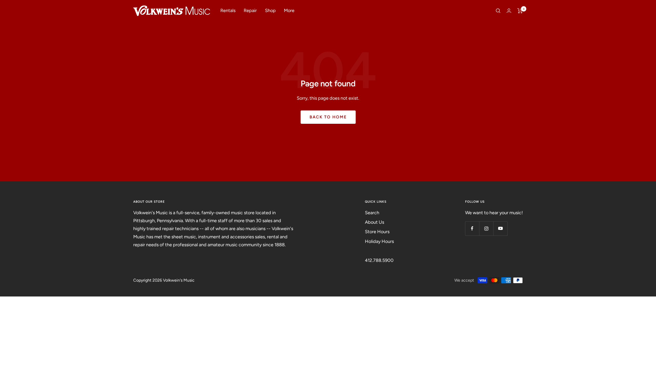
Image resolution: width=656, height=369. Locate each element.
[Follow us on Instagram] (486, 228)
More (289, 10)
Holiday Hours (379, 241)
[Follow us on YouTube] (500, 228)
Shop (270, 10)
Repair (250, 10)
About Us (374, 222)
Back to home (328, 117)
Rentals (227, 10)
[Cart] (520, 10)
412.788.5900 (379, 260)
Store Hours (377, 231)
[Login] (509, 10)
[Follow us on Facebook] (472, 228)
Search (372, 213)
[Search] (498, 10)
